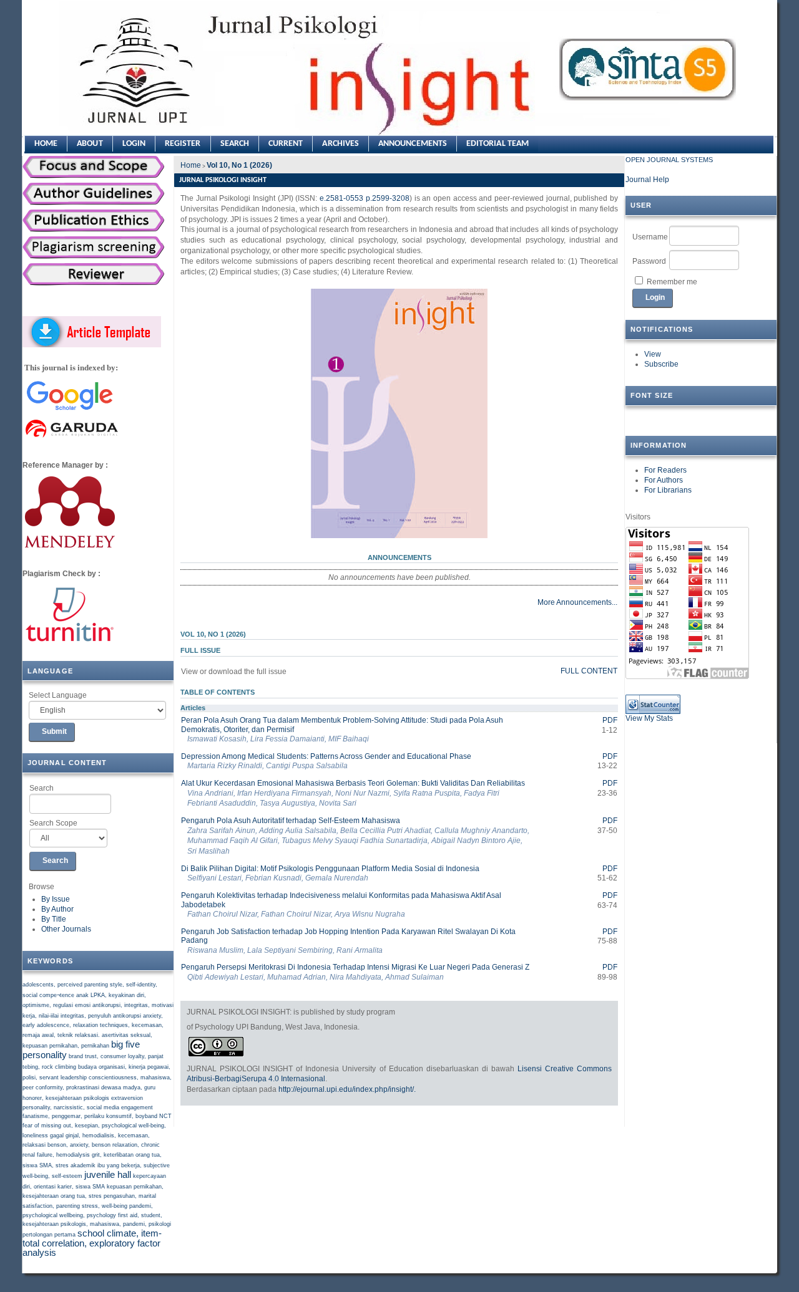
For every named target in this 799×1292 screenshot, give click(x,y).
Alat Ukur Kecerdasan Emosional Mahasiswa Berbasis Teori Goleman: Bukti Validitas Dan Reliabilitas (353, 783)
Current (285, 143)
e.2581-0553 (341, 198)
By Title (53, 919)
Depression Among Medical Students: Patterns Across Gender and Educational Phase (326, 756)
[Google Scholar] (69, 411)
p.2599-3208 (387, 198)
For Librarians (668, 490)
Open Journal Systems (669, 159)
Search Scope (53, 823)
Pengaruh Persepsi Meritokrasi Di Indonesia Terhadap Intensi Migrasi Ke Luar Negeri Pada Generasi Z (355, 967)
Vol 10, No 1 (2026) (239, 165)
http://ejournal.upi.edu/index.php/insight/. (347, 1089)
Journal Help (647, 179)
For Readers (665, 470)
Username (650, 237)
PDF (609, 720)
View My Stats (649, 718)
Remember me (672, 281)
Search (41, 788)
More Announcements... (577, 602)
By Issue (55, 899)
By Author (57, 909)
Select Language (58, 695)
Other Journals (66, 929)
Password (649, 261)
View (652, 354)
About (89, 143)
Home (45, 143)
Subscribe (661, 364)
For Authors (663, 480)
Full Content (589, 671)
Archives (340, 143)
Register (183, 143)
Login (133, 143)
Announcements (412, 143)
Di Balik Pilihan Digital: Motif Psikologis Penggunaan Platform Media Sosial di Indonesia (330, 868)
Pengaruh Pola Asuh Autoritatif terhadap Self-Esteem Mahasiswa (290, 820)
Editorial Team (497, 143)
